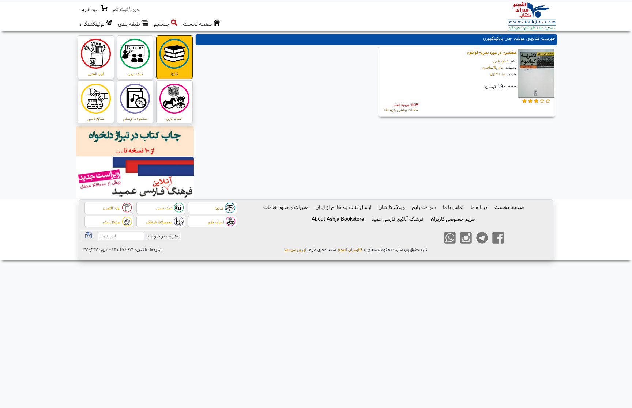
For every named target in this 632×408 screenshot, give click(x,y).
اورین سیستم (295, 249)
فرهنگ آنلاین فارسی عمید (398, 218)
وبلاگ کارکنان (392, 207)
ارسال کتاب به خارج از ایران (343, 207)
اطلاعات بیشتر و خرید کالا (401, 107)
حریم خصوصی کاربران (453, 218)
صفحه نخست (509, 207)
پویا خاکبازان (498, 74)
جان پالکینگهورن (493, 67)
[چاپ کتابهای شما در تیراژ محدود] (135, 142)
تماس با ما (453, 207)
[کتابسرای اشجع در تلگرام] (482, 238)
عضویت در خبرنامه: (163, 236)
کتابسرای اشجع (350, 249)
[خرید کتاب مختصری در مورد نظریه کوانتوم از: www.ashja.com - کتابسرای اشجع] (536, 74)
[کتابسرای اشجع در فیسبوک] (498, 238)
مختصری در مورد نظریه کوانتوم (491, 52)
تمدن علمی (500, 60)
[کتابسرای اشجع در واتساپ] (450, 238)
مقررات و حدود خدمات (285, 207)
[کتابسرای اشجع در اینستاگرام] (466, 238)
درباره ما (479, 207)
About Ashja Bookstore (338, 218)
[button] (126, 9)
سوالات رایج (424, 207)
